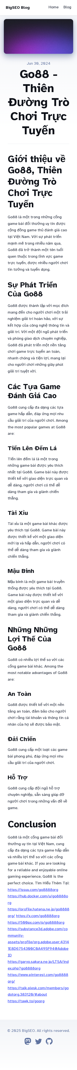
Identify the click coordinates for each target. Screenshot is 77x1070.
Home (54, 7)
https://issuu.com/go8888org (33, 889)
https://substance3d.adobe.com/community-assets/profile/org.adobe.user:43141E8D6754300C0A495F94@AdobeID (38, 942)
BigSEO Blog (18, 7)
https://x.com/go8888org (37, 915)
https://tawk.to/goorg (26, 1001)
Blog (67, 7)
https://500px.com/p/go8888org (36, 922)
